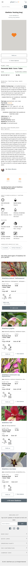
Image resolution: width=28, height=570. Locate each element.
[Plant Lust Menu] (2, 2)
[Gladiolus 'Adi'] (14, 426)
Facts (8, 181)
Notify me (14, 55)
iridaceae (10, 103)
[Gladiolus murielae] (14, 472)
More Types (19, 181)
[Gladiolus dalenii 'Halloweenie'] (14, 284)
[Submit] (25, 6)
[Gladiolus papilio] (14, 332)
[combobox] (14, 303)
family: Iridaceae (16, 247)
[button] (22, 6)
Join (22, 523)
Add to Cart (15, 308)
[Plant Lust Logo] (14, 2)
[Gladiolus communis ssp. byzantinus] (14, 379)
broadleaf (5, 247)
